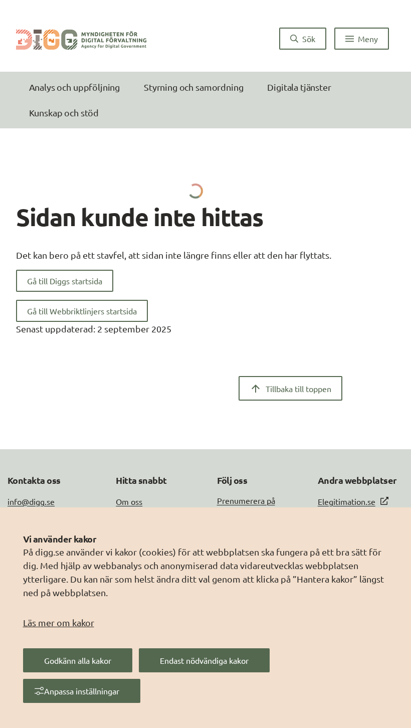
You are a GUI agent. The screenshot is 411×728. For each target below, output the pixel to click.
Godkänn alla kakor (77, 660)
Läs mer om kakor (58, 622)
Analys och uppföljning (74, 87)
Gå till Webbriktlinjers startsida (82, 311)
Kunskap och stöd (64, 112)
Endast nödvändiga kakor (204, 660)
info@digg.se (31, 501)
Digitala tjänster (299, 87)
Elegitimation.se (346, 501)
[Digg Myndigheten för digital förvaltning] (81, 39)
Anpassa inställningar (81, 691)
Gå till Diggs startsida (64, 281)
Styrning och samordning (193, 87)
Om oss (129, 501)
